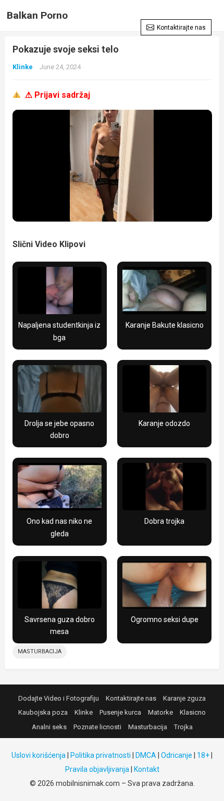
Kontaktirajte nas (181, 27)
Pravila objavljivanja (97, 769)
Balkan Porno (37, 15)
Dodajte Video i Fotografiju (58, 698)
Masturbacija (39, 651)
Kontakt (146, 769)
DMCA (145, 755)
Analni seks (49, 727)
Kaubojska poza (43, 712)
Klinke (23, 67)
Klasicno (193, 712)
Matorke (160, 712)
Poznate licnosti (97, 727)
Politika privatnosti (100, 755)
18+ (203, 755)
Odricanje (176, 755)
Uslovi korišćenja (38, 755)
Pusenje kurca (120, 712)
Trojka (183, 727)
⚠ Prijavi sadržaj (57, 95)
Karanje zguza (184, 698)
